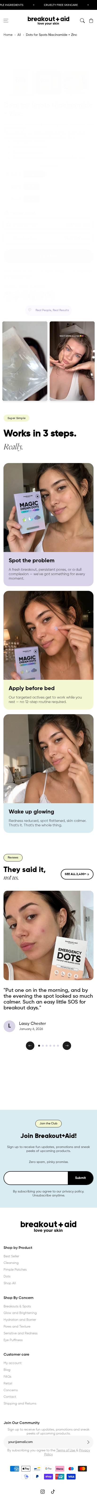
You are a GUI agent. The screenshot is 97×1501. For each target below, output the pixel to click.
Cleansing (11, 1263)
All (19, 35)
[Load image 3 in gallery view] (76, 82)
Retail (8, 1383)
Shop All (10, 1283)
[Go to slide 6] (58, 1046)
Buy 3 (16, 186)
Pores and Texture (17, 1326)
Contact (10, 1396)
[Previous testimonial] (30, 1045)
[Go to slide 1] (39, 1046)
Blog (7, 1370)
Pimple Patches (15, 1269)
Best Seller (11, 1256)
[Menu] (6, 20)
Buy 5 (16, 199)
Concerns (11, 1390)
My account (12, 1363)
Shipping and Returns (20, 1403)
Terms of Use (66, 1450)
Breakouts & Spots (17, 1306)
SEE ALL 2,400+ (75, 874)
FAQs (7, 1376)
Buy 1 (16, 174)
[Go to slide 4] (50, 1046)
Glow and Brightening (20, 1313)
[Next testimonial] (67, 1045)
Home (8, 35)
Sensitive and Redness (20, 1333)
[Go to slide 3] (47, 1046)
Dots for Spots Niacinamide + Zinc (51, 35)
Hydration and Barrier (20, 1319)
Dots (7, 1276)
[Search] (82, 20)
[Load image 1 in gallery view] (20, 82)
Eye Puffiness (13, 1340)
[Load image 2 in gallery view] (48, 82)
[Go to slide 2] (43, 1046)
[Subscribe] (88, 1442)
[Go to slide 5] (54, 1046)
